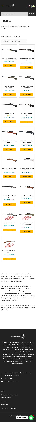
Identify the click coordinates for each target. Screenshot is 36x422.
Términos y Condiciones (9, 408)
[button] (2, 5)
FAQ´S (3, 391)
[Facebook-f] (14, 418)
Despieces (4, 401)
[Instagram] (18, 418)
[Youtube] (21, 418)
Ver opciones (9, 65)
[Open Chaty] (31, 417)
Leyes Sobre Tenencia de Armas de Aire (9, 396)
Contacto (4, 405)
